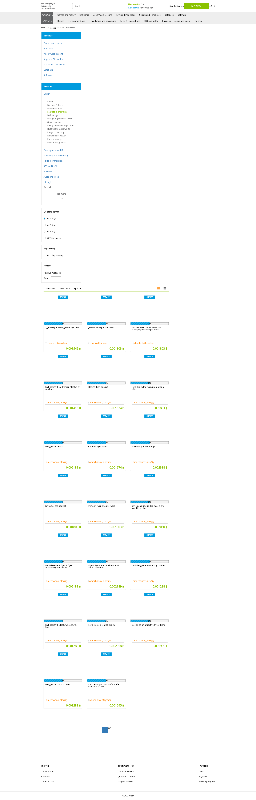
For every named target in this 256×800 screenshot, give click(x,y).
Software (182, 14)
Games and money (66, 14)
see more (61, 194)
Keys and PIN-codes (125, 14)
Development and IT (78, 21)
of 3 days (51, 225)
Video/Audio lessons (102, 14)
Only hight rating (55, 255)
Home (44, 28)
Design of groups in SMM (59, 118)
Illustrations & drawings (58, 128)
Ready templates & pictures (60, 125)
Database (169, 14)
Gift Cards (84, 14)
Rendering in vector (56, 135)
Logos (50, 101)
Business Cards (54, 108)
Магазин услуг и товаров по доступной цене (48, 6)
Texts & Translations (130, 21)
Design (60, 21)
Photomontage (54, 139)
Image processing (55, 132)
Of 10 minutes (54, 238)
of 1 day (51, 232)
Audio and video (182, 21)
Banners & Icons (55, 105)
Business (166, 21)
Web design (52, 115)
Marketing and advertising (103, 21)
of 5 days (51, 219)
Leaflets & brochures (66, 28)
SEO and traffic (151, 21)
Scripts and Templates (150, 14)
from (46, 278)
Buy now (196, 6)
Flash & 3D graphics (57, 142)
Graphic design (54, 122)
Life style (198, 21)
